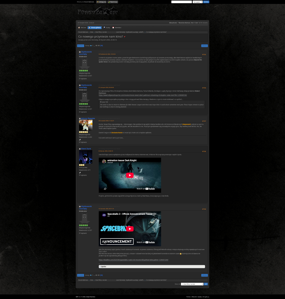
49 (99, 46)
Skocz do (177, 284)
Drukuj (204, 46)
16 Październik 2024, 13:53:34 (107, 54)
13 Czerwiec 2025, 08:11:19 (106, 208)
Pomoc (188, 297)
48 (96, 46)
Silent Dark (86, 148)
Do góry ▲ (206, 297)
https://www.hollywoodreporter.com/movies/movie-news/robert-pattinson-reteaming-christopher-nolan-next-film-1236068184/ (143, 95)
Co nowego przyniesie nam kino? (109, 52)
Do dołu (80, 46)
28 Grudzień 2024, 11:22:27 (106, 120)
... (94, 46)
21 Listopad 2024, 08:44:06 (106, 87)
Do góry (80, 275)
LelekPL (141, 32)
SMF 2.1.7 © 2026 (81, 296)
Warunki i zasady (197, 297)
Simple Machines (90, 296)
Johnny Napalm (88, 118)
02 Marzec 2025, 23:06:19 (106, 151)
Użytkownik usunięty (132, 32)
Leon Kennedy (120, 32)
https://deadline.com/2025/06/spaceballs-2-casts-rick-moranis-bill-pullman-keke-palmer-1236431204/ (133, 260)
